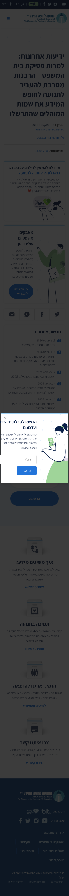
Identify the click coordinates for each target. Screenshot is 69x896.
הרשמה (27, 470)
